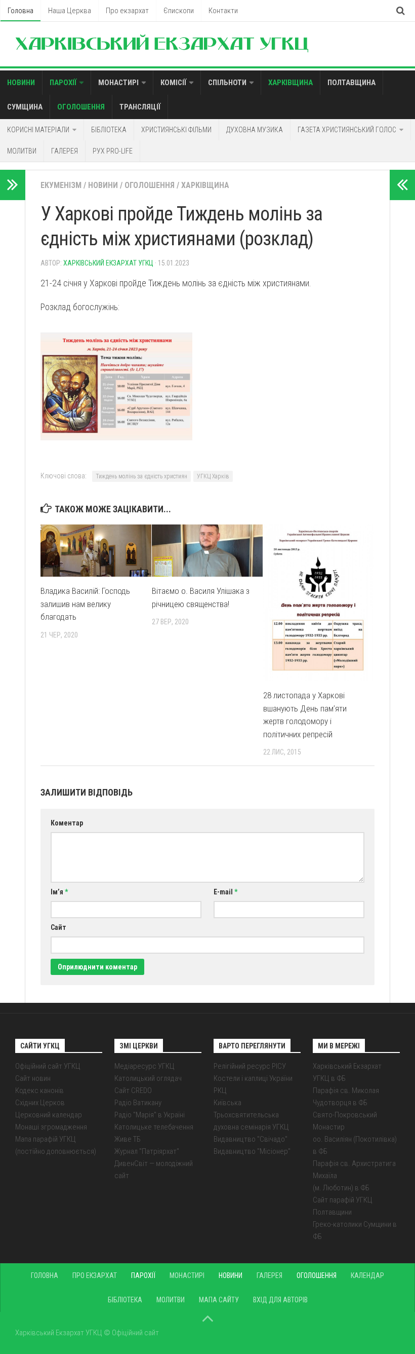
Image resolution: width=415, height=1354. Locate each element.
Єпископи (178, 10)
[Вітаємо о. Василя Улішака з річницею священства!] (207, 550)
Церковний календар (48, 1114)
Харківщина (290, 82)
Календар (367, 1275)
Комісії (173, 82)
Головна (20, 10)
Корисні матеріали (38, 130)
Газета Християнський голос (347, 130)
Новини (21, 82)
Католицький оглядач (148, 1078)
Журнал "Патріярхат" (146, 1151)
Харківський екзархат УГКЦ (108, 263)
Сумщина (25, 106)
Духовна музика (254, 130)
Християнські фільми (176, 130)
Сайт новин (33, 1078)
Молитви (21, 151)
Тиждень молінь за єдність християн (141, 476)
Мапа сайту (219, 1300)
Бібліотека (109, 130)
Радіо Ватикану (137, 1102)
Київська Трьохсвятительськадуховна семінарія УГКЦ (251, 1115)
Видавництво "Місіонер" (252, 1151)
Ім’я (59, 892)
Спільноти (227, 82)
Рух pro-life (113, 151)
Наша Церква (69, 10)
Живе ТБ (127, 1139)
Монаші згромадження (51, 1127)
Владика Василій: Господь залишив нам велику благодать (85, 604)
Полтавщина (351, 82)
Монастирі (118, 82)
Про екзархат (127, 10)
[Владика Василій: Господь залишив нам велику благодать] (95, 550)
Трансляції (139, 106)
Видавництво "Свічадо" (250, 1139)
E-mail (225, 892)
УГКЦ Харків (213, 476)
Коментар (67, 823)
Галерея (64, 151)
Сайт (58, 927)
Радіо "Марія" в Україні (149, 1114)
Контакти (223, 10)
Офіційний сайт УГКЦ (47, 1066)
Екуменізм (60, 185)
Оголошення (81, 106)
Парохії (63, 82)
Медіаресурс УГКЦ (144, 1066)
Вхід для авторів (280, 1300)
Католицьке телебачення (153, 1127)
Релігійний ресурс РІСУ (250, 1066)
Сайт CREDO (133, 1090)
